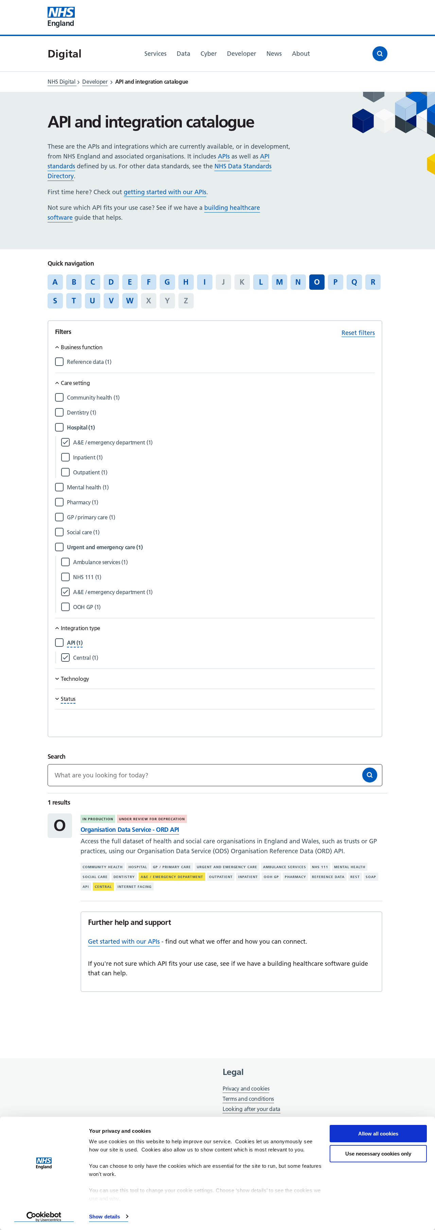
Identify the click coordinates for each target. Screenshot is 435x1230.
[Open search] (379, 53)
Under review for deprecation (152, 819)
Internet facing (135, 886)
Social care (95, 877)
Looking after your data (251, 1109)
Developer (94, 81)
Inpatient (248, 877)
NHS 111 (320, 867)
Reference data (328, 877)
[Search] (369, 775)
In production (98, 819)
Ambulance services (284, 867)
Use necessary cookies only (378, 1154)
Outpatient (221, 877)
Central (103, 886)
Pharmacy (295, 877)
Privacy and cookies (246, 1088)
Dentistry (124, 877)
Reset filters (358, 333)
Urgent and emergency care (227, 867)
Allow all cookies (378, 1133)
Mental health (349, 867)
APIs (224, 156)
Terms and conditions (248, 1098)
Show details (104, 1216)
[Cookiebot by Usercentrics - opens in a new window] (44, 1217)
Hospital (137, 867)
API (86, 886)
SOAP (371, 877)
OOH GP (271, 877)
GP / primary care (172, 867)
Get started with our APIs (124, 941)
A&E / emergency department (172, 877)
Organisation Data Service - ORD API (130, 829)
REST (355, 877)
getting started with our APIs (165, 192)
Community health (103, 867)
